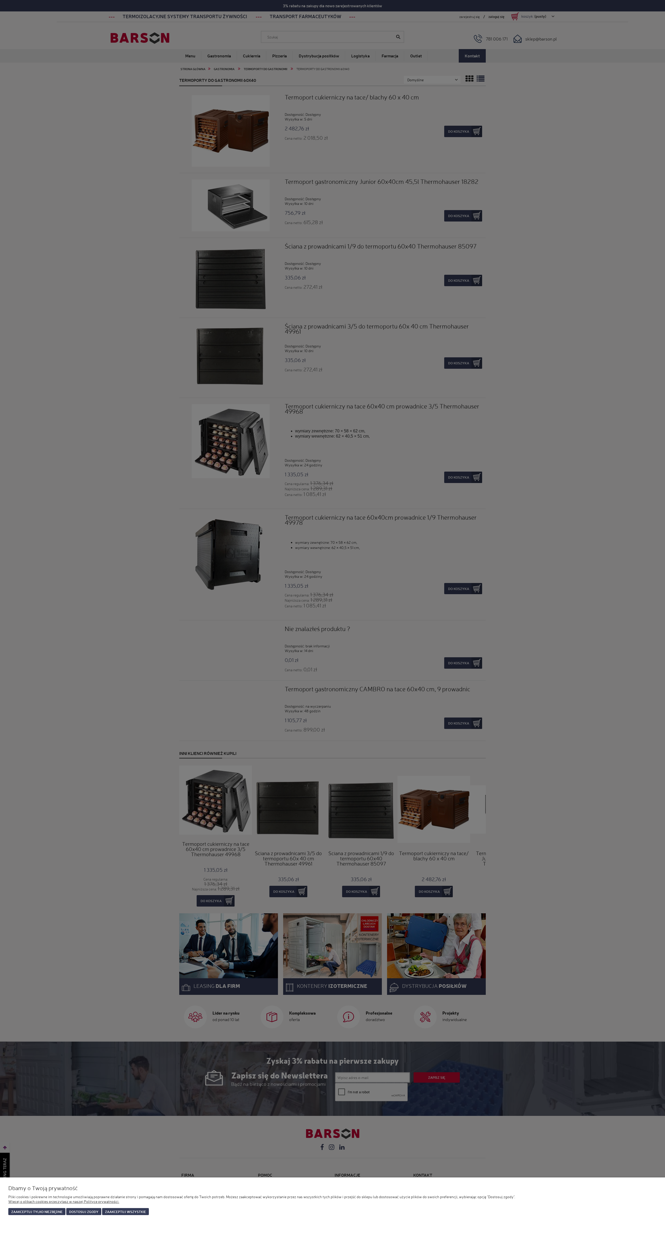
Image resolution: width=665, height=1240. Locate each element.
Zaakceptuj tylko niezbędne (37, 1211)
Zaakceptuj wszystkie (125, 1211)
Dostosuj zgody (83, 1211)
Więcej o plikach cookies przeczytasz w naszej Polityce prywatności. (63, 1201)
